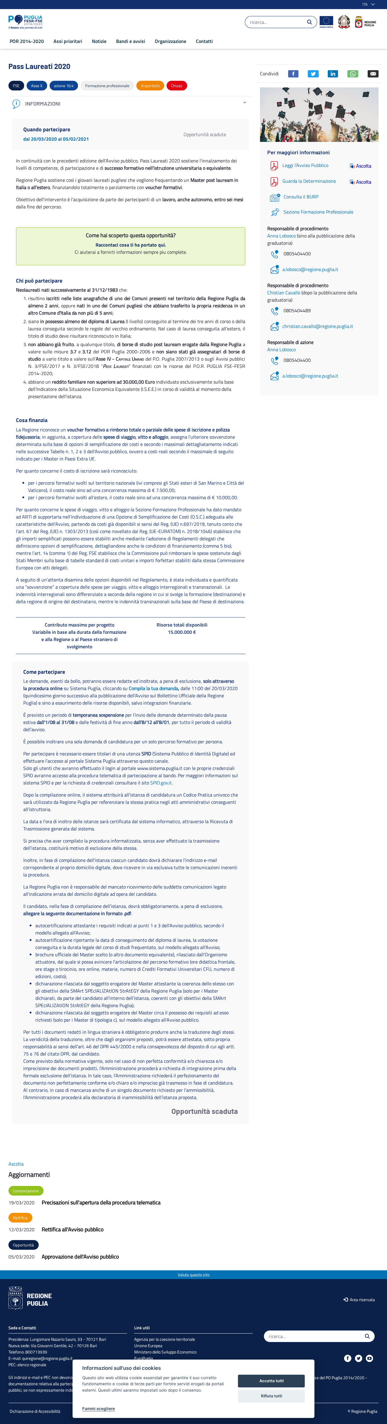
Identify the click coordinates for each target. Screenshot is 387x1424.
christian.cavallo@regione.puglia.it (317, 326)
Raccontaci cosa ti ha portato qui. (131, 244)
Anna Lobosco (282, 235)
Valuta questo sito (194, 1275)
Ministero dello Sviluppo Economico (165, 1352)
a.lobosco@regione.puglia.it (310, 269)
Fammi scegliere (98, 1408)
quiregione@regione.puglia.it (47, 1358)
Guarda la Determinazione (309, 181)
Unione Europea (148, 1345)
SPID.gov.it (161, 782)
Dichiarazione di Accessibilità (35, 1411)
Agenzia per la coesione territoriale (164, 1339)
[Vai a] (26, 22)
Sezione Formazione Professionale (318, 211)
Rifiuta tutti (271, 1395)
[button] (367, 5)
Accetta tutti (271, 1380)
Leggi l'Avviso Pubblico (305, 165)
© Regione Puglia (362, 1411)
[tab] (130, 104)
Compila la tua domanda (153, 688)
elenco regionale (32, 1364)
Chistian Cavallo (284, 292)
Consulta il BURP (301, 196)
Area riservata (362, 1299)
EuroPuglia (143, 1358)
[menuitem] (26, 41)
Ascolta (363, 165)
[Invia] (309, 22)
